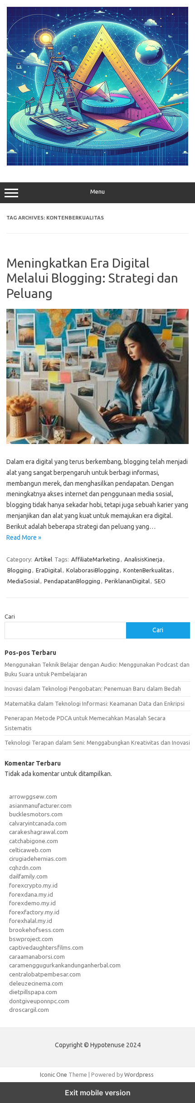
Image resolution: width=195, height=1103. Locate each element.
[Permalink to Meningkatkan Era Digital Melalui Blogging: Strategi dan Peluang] (97, 441)
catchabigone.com (33, 840)
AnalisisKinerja (143, 559)
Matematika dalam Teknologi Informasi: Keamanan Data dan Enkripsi (95, 703)
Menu (97, 191)
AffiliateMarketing (95, 559)
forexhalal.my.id (30, 920)
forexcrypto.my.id (33, 885)
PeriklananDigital (127, 581)
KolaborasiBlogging (92, 570)
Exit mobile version (98, 1092)
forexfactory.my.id (34, 912)
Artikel (43, 559)
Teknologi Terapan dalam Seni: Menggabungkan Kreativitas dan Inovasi (97, 742)
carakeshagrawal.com (38, 831)
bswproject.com (31, 938)
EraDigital (49, 570)
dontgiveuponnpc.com (39, 1001)
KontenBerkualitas (147, 570)
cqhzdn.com (25, 867)
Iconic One (53, 1074)
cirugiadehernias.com (38, 858)
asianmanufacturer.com (40, 805)
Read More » (23, 537)
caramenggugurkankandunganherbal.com (65, 965)
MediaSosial (23, 581)
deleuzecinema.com (36, 983)
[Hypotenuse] (97, 163)
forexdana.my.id (31, 894)
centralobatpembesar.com (45, 974)
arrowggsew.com (33, 796)
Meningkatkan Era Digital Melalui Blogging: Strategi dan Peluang (92, 278)
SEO (160, 581)
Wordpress (139, 1074)
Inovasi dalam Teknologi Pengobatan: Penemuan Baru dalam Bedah (93, 688)
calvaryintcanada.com (38, 823)
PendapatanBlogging (72, 581)
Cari (10, 616)
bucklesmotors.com (36, 814)
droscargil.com (29, 1009)
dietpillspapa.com (33, 992)
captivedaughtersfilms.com (46, 947)
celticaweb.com (30, 850)
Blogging (19, 570)
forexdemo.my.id (32, 903)
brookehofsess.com (36, 929)
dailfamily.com (28, 876)
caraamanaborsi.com (37, 956)
